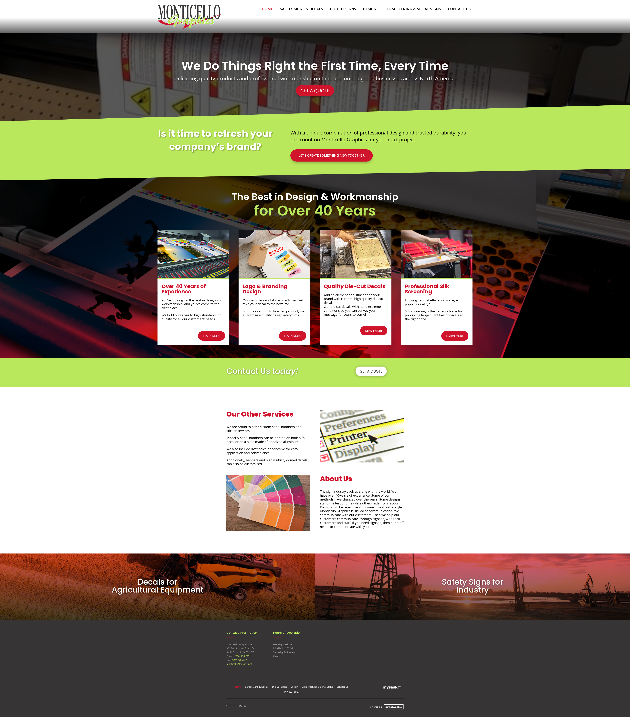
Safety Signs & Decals (301, 9)
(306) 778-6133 (239, 660)
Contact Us (459, 9)
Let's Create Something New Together (332, 155)
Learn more (211, 336)
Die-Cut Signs (343, 9)
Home (267, 9)
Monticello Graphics (315, 66)
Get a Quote (315, 90)
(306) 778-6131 (243, 656)
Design (370, 9)
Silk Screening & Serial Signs (412, 9)
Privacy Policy (291, 691)
